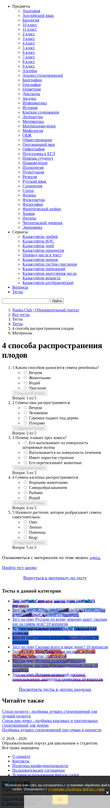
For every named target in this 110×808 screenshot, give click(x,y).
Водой (34, 383)
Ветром (35, 372)
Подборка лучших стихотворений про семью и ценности (52, 730)
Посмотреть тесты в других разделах (55, 689)
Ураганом (37, 388)
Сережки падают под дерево (54, 418)
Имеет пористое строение (51, 457)
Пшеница (37, 532)
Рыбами (36, 492)
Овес (33, 522)
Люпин (35, 527)
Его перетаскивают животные (55, 463)
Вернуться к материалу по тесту (55, 577)
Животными (40, 378)
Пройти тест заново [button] (19, 567)
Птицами (37, 423)
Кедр (33, 537)
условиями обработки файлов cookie (76, 789)
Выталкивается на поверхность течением (65, 452)
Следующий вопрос (29, 393)
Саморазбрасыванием (48, 487)
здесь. (95, 557)
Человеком (38, 413)
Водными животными (48, 482)
